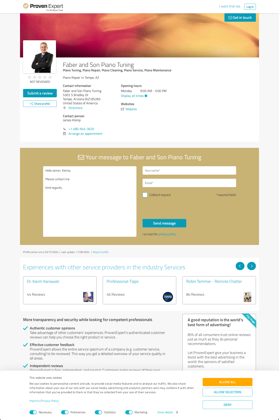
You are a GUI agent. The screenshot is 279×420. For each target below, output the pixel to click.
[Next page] (251, 266)
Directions (75, 108)
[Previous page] (240, 266)
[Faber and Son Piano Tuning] (39, 57)
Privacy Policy (50, 401)
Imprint (34, 401)
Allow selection (227, 392)
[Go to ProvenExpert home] (43, 7)
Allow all (227, 382)
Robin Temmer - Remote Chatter (214, 281)
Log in (250, 7)
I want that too (229, 6)
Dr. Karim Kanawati (43, 281)
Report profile (101, 252)
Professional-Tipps (122, 281)
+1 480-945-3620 (81, 129)
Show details (165, 412)
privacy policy (167, 234)
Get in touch (242, 17)
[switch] (64, 412)
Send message (164, 223)
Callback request (160, 195)
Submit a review (40, 93)
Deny (228, 404)
